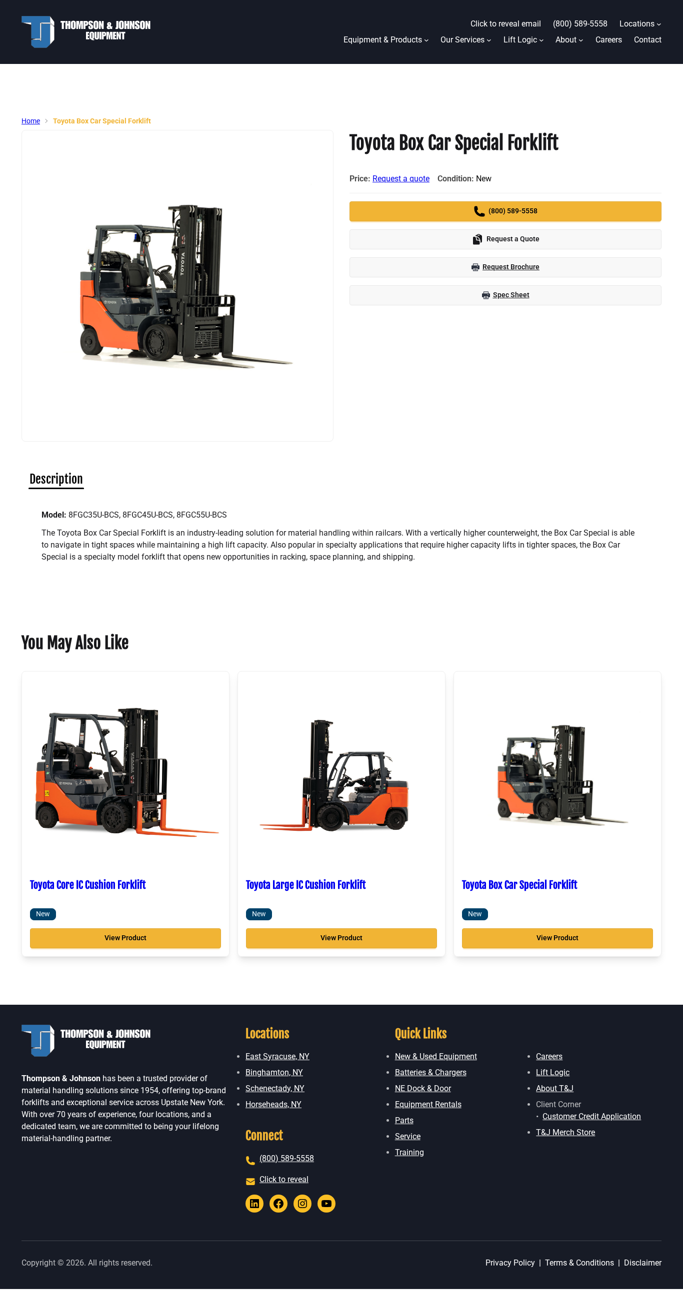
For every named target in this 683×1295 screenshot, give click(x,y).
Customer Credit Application (591, 1116)
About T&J (555, 1088)
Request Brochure (511, 267)
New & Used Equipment (436, 1056)
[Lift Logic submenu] (541, 39)
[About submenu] (581, 39)
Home (31, 121)
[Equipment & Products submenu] (426, 39)
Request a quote (401, 178)
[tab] (56, 479)
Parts (404, 1120)
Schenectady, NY (275, 1088)
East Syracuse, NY (278, 1056)
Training (409, 1152)
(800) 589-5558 (287, 1158)
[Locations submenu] (659, 23)
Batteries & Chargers (430, 1072)
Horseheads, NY (274, 1104)
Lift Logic (553, 1072)
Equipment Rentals (428, 1104)
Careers (549, 1056)
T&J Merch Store (565, 1132)
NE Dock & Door (423, 1088)
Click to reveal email (505, 23)
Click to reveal (284, 1179)
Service (407, 1136)
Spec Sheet (511, 295)
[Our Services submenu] (489, 39)
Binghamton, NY (274, 1072)
